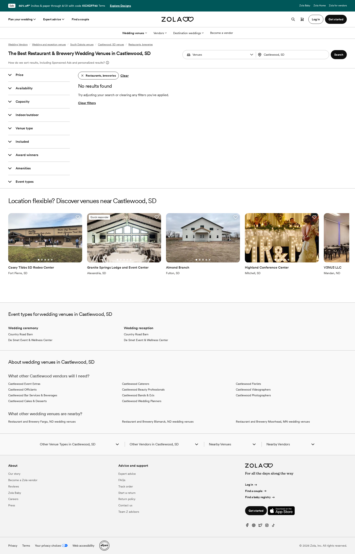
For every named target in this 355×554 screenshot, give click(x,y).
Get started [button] (335, 19)
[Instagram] (267, 526)
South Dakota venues (81, 44)
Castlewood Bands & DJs (138, 395)
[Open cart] (302, 19)
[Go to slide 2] (42, 260)
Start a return (127, 492)
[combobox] (293, 54)
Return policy (126, 499)
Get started (256, 510)
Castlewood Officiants (22, 389)
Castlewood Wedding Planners (141, 401)
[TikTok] (273, 526)
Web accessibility (83, 545)
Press (11, 505)
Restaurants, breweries (140, 44)
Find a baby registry (258, 497)
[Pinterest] (254, 526)
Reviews (13, 486)
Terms (102, 5)
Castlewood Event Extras (24, 383)
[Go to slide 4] (48, 260)
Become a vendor (221, 32)
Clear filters (87, 103)
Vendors (158, 33)
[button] (251, 54)
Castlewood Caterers (135, 383)
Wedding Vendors (18, 44)
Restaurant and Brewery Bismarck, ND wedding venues (158, 421)
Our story (14, 473)
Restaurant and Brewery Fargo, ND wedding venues (42, 421)
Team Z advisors (128, 511)
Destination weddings (187, 33)
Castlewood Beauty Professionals (143, 389)
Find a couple (80, 19)
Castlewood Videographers (253, 389)
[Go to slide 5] (51, 260)
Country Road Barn (20, 334)
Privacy (12, 545)
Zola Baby (304, 5)
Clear (124, 76)
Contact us (125, 505)
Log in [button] (316, 19)
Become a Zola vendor (22, 480)
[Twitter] (260, 526)
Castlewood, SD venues (111, 44)
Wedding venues (133, 33)
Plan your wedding (20, 19)
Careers (13, 499)
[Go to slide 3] (45, 260)
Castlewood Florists (248, 383)
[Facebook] (247, 526)
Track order (125, 486)
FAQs (121, 480)
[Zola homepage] (177, 19)
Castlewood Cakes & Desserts (27, 401)
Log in (249, 484)
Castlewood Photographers (253, 395)
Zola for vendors (338, 5)
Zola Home (320, 5)
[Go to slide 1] (38, 260)
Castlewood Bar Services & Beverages (32, 395)
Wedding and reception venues (49, 44)
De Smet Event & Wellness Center (30, 340)
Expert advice (52, 19)
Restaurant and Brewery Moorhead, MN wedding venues (273, 421)
